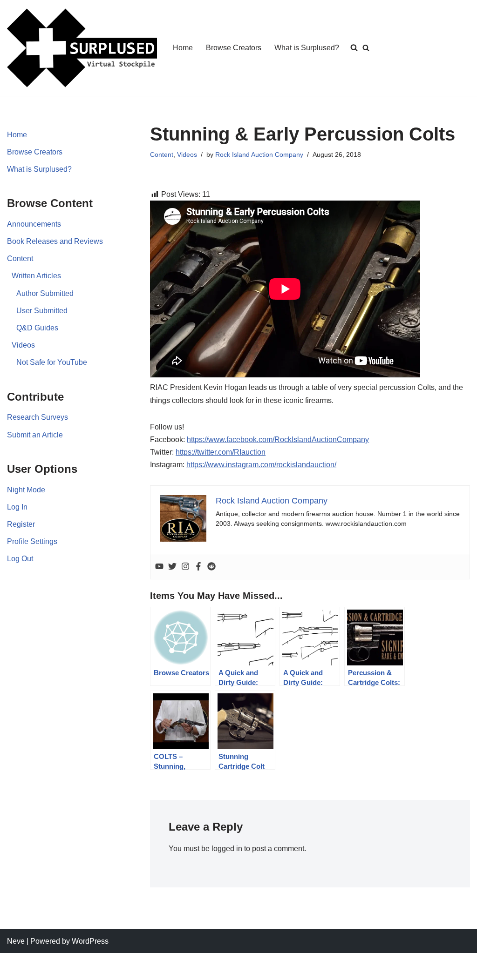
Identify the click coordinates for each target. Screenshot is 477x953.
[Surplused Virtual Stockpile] (82, 47)
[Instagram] (185, 567)
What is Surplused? (306, 48)
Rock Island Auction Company (259, 154)
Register (21, 524)
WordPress (90, 941)
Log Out (20, 559)
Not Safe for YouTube (51, 362)
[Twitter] (172, 567)
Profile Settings (32, 541)
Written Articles (36, 276)
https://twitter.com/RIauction (221, 452)
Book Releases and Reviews (55, 241)
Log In (17, 507)
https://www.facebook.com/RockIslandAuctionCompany (278, 439)
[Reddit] (211, 567)
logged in (226, 848)
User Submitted (42, 311)
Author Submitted (45, 293)
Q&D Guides (37, 328)
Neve (16, 941)
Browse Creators (233, 48)
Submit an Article (35, 435)
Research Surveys (37, 417)
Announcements (34, 224)
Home (183, 48)
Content (20, 258)
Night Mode (26, 490)
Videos (23, 345)
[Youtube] (159, 567)
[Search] (365, 47)
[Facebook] (198, 567)
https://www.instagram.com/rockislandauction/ (261, 465)
